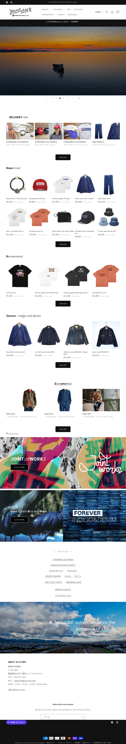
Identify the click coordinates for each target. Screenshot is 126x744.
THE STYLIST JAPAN (53, 582)
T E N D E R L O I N (63, 595)
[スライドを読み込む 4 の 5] (63, 98)
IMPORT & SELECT (63, 589)
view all (63, 157)
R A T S (78, 576)
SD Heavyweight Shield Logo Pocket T (75, 293)
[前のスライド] (46, 98)
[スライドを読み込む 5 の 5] (67, 98)
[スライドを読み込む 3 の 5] (60, 98)
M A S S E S (72, 570)
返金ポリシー (51, 743)
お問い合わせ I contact (16, 690)
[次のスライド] (73, 98)
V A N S (69, 576)
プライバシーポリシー (65, 743)
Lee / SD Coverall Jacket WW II (45, 352)
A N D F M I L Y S (56, 570)
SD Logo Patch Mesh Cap (37, 199)
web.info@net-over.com (25, 680)
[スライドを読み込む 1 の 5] (52, 98)
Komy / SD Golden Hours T (15, 231)
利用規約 (77, 743)
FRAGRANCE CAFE (73, 582)
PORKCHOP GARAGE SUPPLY (63, 565)
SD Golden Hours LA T (36, 231)
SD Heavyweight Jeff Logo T (61, 199)
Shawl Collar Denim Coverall (84, 199)
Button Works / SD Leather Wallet (63, 231)
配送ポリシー (87, 743)
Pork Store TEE (11, 293)
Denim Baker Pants (104, 199)
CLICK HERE (19, 467)
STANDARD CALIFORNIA (17, 142)
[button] (46, 9)
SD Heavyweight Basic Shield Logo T (47, 293)
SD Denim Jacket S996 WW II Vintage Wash (75, 353)
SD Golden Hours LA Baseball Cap (84, 232)
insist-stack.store (25, 743)
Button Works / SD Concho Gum (16, 199)
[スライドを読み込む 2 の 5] (56, 98)
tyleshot (63, 383)
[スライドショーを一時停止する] (79, 98)
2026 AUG (10, 413)
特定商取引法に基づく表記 (102, 743)
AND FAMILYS (98, 142)
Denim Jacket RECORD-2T (100, 352)
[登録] (82, 717)
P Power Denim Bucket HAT (107, 231)
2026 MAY (87, 413)
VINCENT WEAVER (53, 576)
